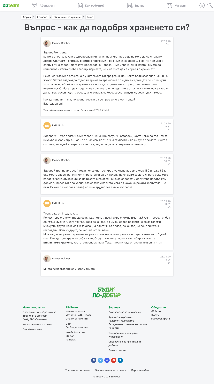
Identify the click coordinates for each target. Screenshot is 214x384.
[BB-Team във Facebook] (93, 360)
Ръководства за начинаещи (124, 312)
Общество (158, 307)
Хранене (42, 17)
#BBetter (156, 311)
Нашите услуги (33, 307)
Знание (113, 307)
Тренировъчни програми (123, 333)
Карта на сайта (140, 370)
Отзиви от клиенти (77, 318)
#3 (169, 207)
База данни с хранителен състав (127, 324)
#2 (169, 164)
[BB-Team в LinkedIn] (120, 360)
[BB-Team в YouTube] (113, 360)
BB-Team (72, 307)
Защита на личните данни (110, 370)
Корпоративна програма (37, 324)
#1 (169, 129)
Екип (68, 323)
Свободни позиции (77, 327)
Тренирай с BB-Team (35, 315)
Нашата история (75, 311)
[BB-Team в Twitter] (100, 360)
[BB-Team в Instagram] (107, 360)
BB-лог (70, 335)
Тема (90, 17)
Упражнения (115, 336)
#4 (169, 262)
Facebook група (160, 318)
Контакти (71, 339)
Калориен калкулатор (121, 320)
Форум (27, 17)
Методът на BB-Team (78, 315)
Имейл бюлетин (75, 332)
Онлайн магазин (32, 329)
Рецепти (113, 327)
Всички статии (117, 350)
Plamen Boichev (61, 43)
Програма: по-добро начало (39, 312)
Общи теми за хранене (67, 17)
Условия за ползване (77, 370)
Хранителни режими (120, 317)
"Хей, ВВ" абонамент (35, 319)
